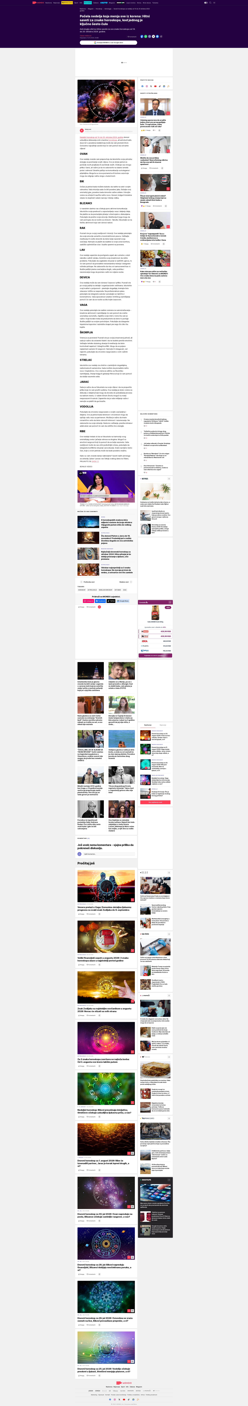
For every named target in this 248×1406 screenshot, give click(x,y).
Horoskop (99, 9)
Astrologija (108, 9)
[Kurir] (91, 1391)
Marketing (94, 1395)
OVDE (94, 461)
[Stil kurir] (110, 1391)
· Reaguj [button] (147, 130)
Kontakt (107, 1395)
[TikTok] (160, 86)
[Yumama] (147, 1391)
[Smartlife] (130, 1391)
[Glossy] (115, 1391)
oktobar (118, 590)
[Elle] (104, 1391)
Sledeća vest (124, 582)
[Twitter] (151, 86)
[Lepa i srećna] (122, 1391)
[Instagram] (147, 86)
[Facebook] (142, 86)
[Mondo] (38, 3)
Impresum (101, 1395)
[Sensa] (138, 1391)
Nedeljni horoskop (105, 590)
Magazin (90, 9)
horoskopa (112, 140)
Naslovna (83, 9)
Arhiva (143, 1395)
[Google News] (164, 86)
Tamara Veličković (85, 36)
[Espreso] (97, 1391)
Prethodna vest (89, 582)
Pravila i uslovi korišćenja (118, 1395)
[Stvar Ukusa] (156, 1391)
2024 (124, 590)
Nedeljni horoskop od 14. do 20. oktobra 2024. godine (101, 137)
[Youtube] (155, 86)
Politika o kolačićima (133, 1395)
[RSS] (168, 86)
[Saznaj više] (168, 478)
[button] (132, 36)
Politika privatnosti (151, 1395)
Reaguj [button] (82, 607)
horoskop (81, 590)
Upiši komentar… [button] (90, 854)
